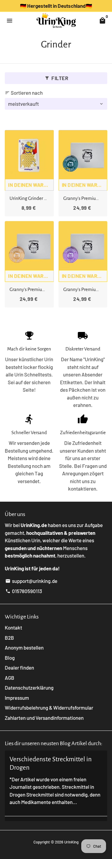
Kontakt (13, 627)
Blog (10, 658)
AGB (9, 678)
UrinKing (71, 842)
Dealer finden (19, 667)
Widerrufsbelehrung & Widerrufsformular (49, 708)
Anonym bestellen (24, 647)
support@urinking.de (31, 581)
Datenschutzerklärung (29, 687)
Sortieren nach (24, 93)
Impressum (17, 698)
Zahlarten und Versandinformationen (44, 718)
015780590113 (23, 591)
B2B (9, 638)
